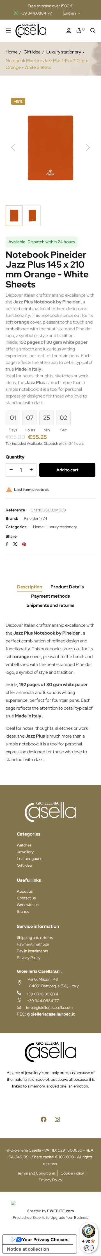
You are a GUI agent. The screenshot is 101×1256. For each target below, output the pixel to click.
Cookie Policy (72, 1173)
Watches (24, 845)
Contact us (26, 898)
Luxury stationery (62, 526)
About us (25, 891)
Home (38, 526)
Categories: (16, 526)
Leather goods (29, 858)
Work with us (27, 904)
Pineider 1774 (35, 518)
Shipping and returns (35, 937)
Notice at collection (28, 1249)
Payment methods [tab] (50, 596)
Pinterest (24, 544)
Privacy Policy (28, 957)
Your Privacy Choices (45, 1239)
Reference (15, 510)
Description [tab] (29, 587)
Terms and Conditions (36, 1173)
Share (7, 544)
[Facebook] (44, 1119)
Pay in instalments (32, 950)
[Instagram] (57, 1119)
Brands (23, 911)
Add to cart (67, 470)
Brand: (12, 518)
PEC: (46, 1014)
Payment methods (33, 944)
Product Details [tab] (67, 587)
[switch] (89, 1248)
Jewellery (25, 851)
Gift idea (24, 865)
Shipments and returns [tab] (50, 605)
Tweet (15, 544)
